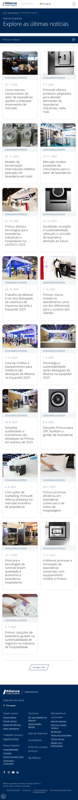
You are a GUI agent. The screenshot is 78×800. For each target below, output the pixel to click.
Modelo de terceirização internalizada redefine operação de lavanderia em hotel (20, 166)
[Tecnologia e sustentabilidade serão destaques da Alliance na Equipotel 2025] (57, 326)
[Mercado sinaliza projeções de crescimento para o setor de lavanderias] (57, 125)
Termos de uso (26, 790)
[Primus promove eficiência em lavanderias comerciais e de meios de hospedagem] (57, 455)
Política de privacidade (13, 790)
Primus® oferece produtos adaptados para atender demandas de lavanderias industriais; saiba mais (57, 98)
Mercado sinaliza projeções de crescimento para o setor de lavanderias (57, 165)
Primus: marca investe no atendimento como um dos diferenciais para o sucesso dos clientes (56, 301)
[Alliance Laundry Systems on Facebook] (4, 772)
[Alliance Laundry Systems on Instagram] (9, 772)
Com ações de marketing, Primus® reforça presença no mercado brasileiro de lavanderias (19, 497)
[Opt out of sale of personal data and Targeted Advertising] (3, 796)
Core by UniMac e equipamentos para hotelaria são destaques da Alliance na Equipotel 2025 (20, 368)
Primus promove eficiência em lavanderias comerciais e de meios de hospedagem (54, 498)
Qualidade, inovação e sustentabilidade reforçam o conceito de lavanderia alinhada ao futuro (57, 231)
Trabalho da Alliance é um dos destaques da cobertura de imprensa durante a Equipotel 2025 (19, 299)
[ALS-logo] (17, 3)
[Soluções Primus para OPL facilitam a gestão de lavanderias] (57, 390)
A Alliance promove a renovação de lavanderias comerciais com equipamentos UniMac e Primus (57, 567)
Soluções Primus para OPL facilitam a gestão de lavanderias (58, 429)
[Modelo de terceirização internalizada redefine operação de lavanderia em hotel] (19, 125)
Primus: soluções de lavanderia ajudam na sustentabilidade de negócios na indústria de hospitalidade (20, 637)
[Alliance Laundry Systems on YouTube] (13, 772)
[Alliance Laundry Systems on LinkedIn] (17, 772)
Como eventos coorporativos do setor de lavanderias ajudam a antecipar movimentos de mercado (19, 96)
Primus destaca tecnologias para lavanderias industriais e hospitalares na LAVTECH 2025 (16, 233)
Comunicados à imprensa (16, 77)
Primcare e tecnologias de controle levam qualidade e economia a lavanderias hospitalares (15, 569)
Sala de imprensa (13, 13)
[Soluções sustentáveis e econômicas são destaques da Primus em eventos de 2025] (19, 390)
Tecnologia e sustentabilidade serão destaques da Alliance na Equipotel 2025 (57, 368)
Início (5, 13)
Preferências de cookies (41, 790)
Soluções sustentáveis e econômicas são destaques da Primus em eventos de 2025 (19, 432)
